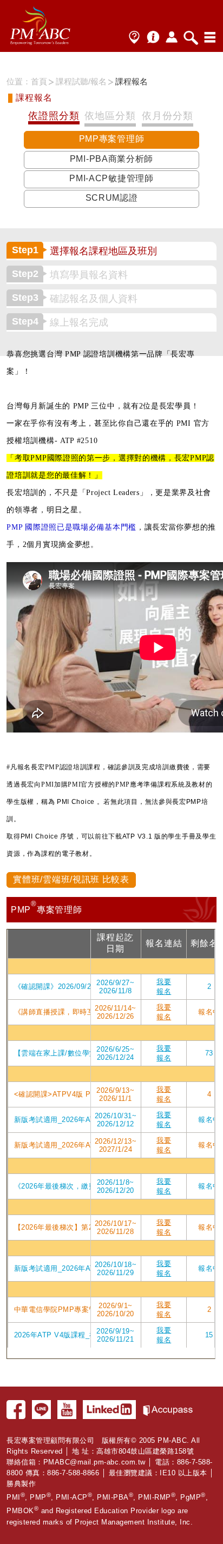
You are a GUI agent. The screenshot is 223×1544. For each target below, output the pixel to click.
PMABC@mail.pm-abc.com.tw (94, 1462)
